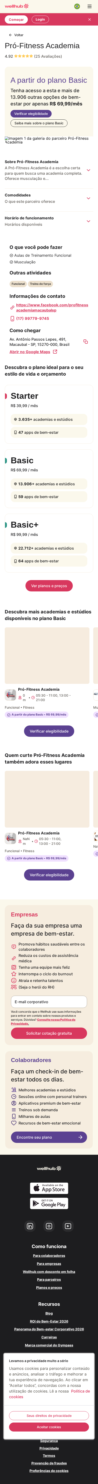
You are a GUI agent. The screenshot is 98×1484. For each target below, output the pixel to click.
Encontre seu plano (34, 1137)
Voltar (18, 35)
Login (40, 19)
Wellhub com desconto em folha (49, 1272)
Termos (49, 1455)
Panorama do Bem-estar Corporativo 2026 (49, 1329)
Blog (49, 1313)
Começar (16, 19)
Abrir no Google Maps (30, 351)
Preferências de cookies (49, 1471)
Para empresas (49, 1264)
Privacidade (49, 1448)
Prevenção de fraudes (49, 1463)
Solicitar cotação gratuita (49, 1033)
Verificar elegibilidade (31, 114)
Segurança (49, 1440)
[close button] (89, 19)
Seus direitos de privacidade (49, 1416)
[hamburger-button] (89, 6)
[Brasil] (77, 6)
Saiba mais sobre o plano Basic (39, 123)
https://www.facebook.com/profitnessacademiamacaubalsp (52, 307)
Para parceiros (49, 1279)
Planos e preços (49, 1287)
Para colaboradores (49, 1256)
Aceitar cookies (49, 1427)
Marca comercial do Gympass (49, 1345)
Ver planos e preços (49, 585)
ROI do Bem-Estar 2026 (49, 1321)
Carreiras (49, 1337)
